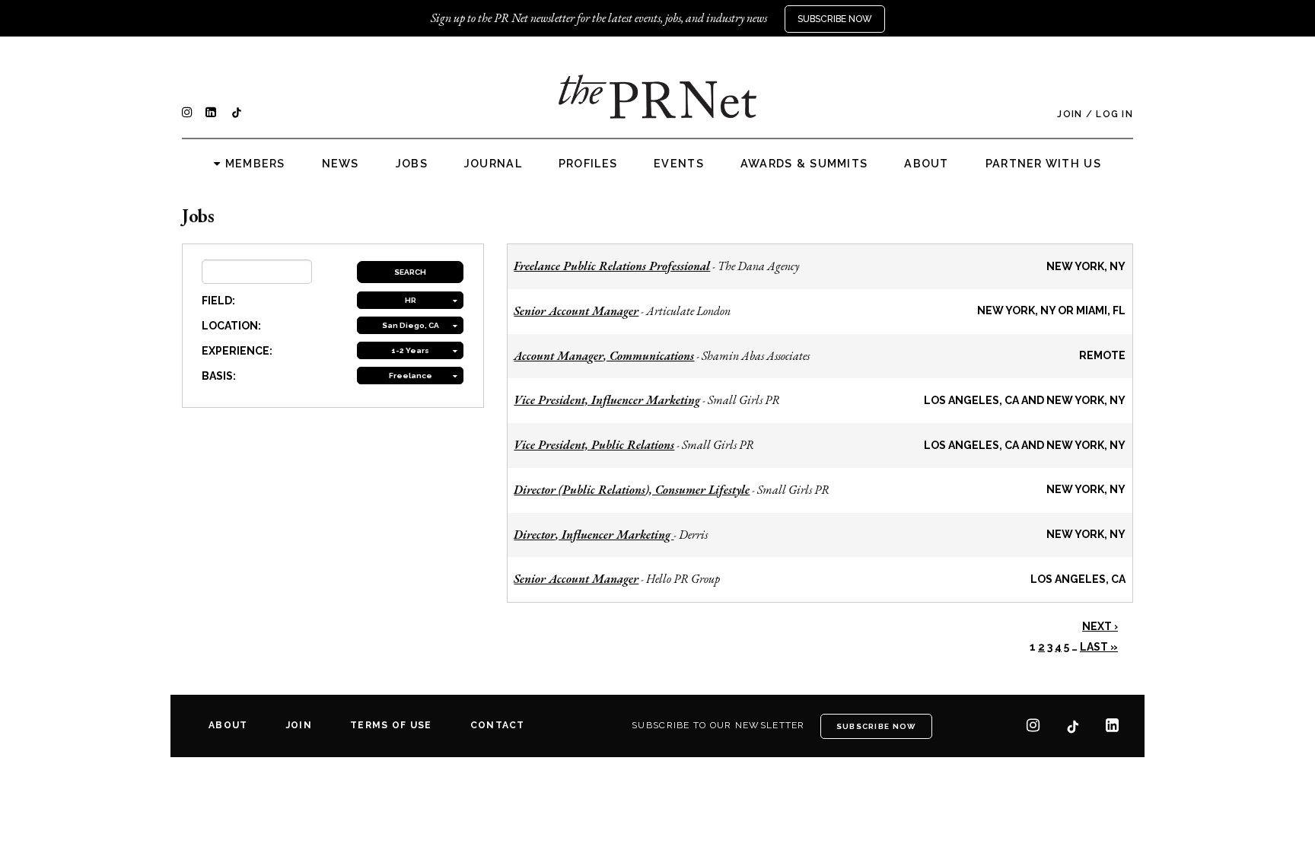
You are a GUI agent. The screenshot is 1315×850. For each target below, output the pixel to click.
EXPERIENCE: (237, 350)
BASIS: (219, 376)
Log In (1114, 114)
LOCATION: (231, 325)
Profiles (588, 163)
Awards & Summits (804, 163)
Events (679, 163)
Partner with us (1043, 163)
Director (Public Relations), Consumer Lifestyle (632, 490)
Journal (493, 163)
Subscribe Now (835, 19)
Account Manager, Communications (604, 356)
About (926, 163)
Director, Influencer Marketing (593, 535)
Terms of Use (390, 725)
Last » (1099, 647)
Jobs (412, 163)
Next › (1100, 626)
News (340, 163)
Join (1069, 114)
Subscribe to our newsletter (718, 725)
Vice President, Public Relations (594, 445)
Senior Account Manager (576, 311)
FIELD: (218, 300)
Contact (497, 725)
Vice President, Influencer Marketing (607, 400)
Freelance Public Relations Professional (612, 266)
